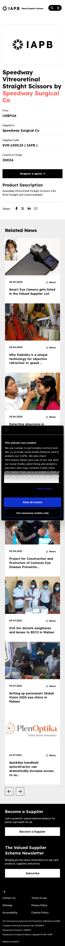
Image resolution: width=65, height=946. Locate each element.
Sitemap (7, 905)
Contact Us (9, 898)
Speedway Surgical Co (30, 97)
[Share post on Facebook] (18, 209)
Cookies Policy (39, 912)
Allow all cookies (32, 502)
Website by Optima (10, 942)
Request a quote (31, 173)
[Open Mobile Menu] (58, 8)
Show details (44, 488)
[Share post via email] (37, 209)
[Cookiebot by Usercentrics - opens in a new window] (46, 430)
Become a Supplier (33, 831)
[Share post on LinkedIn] (31, 209)
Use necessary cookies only (32, 513)
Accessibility (9, 912)
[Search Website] (52, 8)
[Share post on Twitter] (24, 209)
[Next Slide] (20, 791)
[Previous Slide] (9, 791)
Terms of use (39, 898)
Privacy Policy (39, 905)
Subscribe (32, 873)
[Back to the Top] (4, 892)
